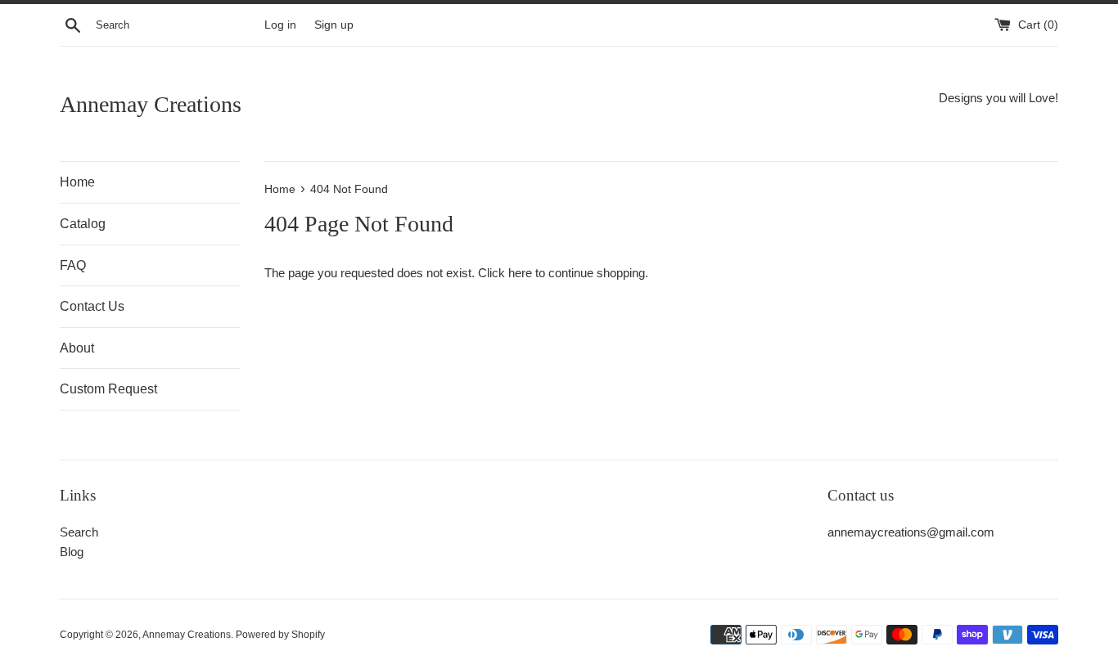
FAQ (73, 265)
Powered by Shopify (280, 634)
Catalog (83, 224)
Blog (71, 552)
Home (77, 182)
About (77, 348)
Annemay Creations (150, 104)
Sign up (334, 25)
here (520, 273)
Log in (280, 25)
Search (79, 532)
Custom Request (108, 389)
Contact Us (92, 306)
